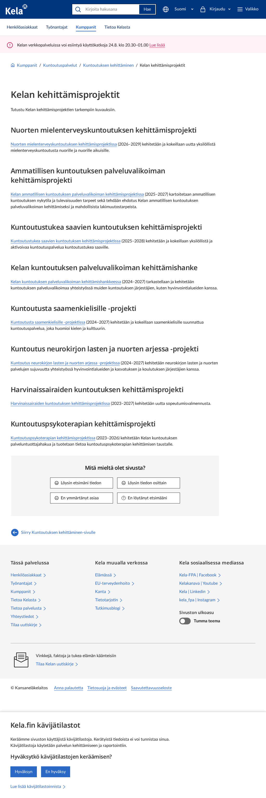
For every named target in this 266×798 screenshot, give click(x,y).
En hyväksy (55, 772)
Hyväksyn (23, 772)
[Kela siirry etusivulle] (16, 9)
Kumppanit (27, 65)
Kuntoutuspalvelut (60, 65)
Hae (147, 9)
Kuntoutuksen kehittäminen (108, 65)
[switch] (184, 621)
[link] (22, 27)
